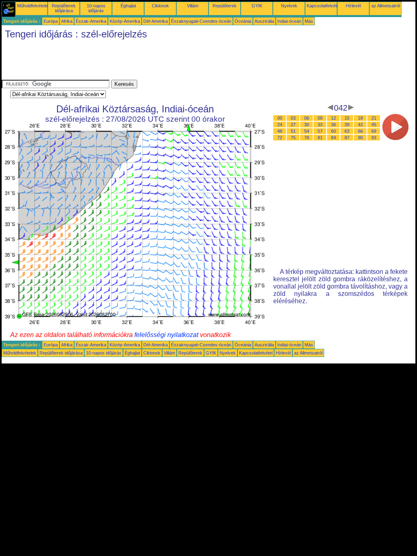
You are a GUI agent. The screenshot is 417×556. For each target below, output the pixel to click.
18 (360, 118)
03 (293, 118)
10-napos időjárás (96, 8)
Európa (51, 21)
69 (373, 131)
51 (293, 131)
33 (320, 124)
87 (347, 137)
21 (373, 118)
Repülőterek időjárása (64, 8)
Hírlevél (353, 5)
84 (333, 137)
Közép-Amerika (125, 21)
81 (320, 137)
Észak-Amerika (91, 21)
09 (320, 118)
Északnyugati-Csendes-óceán (201, 21)
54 (306, 131)
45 (373, 124)
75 (293, 137)
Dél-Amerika (155, 21)
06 (306, 118)
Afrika (66, 21)
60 (333, 131)
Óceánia (243, 21)
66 (360, 131)
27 (293, 124)
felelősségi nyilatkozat (166, 334)
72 (279, 137)
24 (279, 124)
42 (360, 124)
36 (333, 124)
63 (347, 131)
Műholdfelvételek (33, 5)
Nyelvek (289, 5)
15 (347, 118)
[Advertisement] (150, 61)
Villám (192, 5)
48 (279, 131)
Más (309, 21)
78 (306, 137)
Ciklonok (160, 5)
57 (320, 131)
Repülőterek (225, 5)
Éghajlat (128, 5)
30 (306, 124)
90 (360, 137)
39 (347, 124)
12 (333, 118)
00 (279, 118)
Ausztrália (264, 21)
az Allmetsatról (385, 5)
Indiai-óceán (289, 21)
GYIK (257, 5)
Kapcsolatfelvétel (323, 5)
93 (373, 137)
